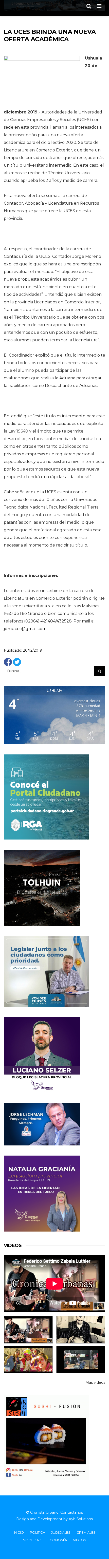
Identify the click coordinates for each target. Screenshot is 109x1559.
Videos (79, 1540)
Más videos (95, 1382)
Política (37, 1532)
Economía (57, 1540)
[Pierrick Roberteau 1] (80, 1329)
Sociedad (32, 1540)
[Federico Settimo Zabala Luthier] (28, 1329)
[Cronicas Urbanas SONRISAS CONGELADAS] (28, 1359)
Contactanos (71, 1512)
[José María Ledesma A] (80, 1359)
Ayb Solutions (81, 1519)
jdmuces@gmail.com (25, 628)
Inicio (18, 1532)
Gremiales (86, 1532)
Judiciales (60, 1532)
